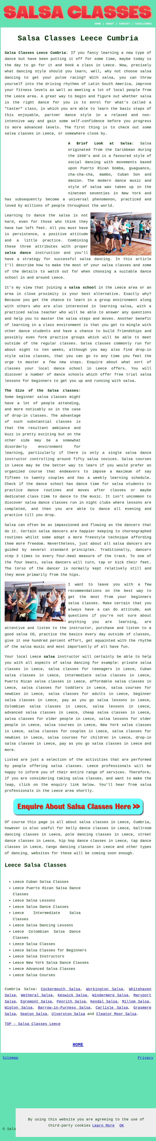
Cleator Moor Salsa (116, 1014)
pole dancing (79, 834)
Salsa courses (136, 459)
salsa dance (18, 253)
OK (121, 1126)
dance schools (69, 375)
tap (134, 841)
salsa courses (59, 725)
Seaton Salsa (33, 1014)
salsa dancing (95, 259)
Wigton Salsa (18, 1008)
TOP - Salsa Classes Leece (33, 1024)
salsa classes (116, 265)
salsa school (82, 288)
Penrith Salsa (71, 1002)
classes (67, 343)
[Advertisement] (35, 165)
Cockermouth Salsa (60, 989)
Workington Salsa (104, 989)
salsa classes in (97, 822)
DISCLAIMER (143, 23)
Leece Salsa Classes (35, 865)
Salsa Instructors (45, 956)
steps (75, 362)
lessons (134, 503)
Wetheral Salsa (37, 995)
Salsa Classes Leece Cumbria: (36, 53)
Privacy (145, 1058)
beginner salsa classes (41, 397)
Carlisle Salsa (112, 1008)
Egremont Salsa (36, 1002)
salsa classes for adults (76, 694)
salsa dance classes (46, 503)
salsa (95, 187)
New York (35, 963)
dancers (132, 525)
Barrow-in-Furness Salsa (64, 1008)
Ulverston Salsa (68, 1014)
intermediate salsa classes (95, 675)
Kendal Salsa (103, 1002)
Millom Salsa (135, 1002)
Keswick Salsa (72, 995)
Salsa (145, 143)
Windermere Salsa (110, 995)
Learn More (103, 1126)
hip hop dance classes (82, 841)
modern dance (112, 181)
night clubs (98, 503)
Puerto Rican (39, 888)
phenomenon (103, 199)
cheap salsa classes (105, 713)
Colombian (39, 932)
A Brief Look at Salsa (100, 143)
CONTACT (124, 23)
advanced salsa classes (30, 713)
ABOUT (110, 23)
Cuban (31, 882)
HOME (97, 23)
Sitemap (10, 1058)
